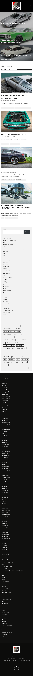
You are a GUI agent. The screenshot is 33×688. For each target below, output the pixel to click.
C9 (18, 339)
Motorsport (5, 292)
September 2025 (6, 403)
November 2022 (6, 473)
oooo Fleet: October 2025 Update (14, 134)
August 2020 (5, 516)
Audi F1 (18, 325)
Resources (5, 301)
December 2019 (6, 530)
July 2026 (4, 381)
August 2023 (5, 457)
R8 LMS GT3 (7, 356)
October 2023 (5, 453)
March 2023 (4, 464)
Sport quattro (8, 362)
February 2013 (5, 554)
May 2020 (4, 519)
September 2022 (6, 477)
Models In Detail (7, 290)
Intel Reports (6, 281)
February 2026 (5, 392)
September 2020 (6, 514)
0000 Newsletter (7, 238)
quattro (13, 353)
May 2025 (4, 411)
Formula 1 (20, 345)
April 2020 (4, 521)
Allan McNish (15, 320)
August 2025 (5, 405)
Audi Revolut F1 (8, 328)
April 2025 (4, 413)
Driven (4, 257)
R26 (13, 356)
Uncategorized (6, 312)
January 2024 (5, 446)
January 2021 (5, 508)
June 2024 (4, 435)
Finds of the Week (7, 271)
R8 (19, 353)
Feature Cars (6, 266)
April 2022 (4, 486)
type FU (12, 365)
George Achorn (21, 348)
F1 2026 (16, 342)
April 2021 (4, 503)
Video (4, 314)
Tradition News (6, 308)
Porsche (6, 353)
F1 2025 (9, 342)
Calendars (5, 251)
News (6, 218)
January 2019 (5, 536)
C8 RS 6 (13, 339)
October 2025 (5, 400)
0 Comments (13, 143)
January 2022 (5, 492)
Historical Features (7, 277)
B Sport (6, 339)
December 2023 (6, 449)
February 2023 (5, 466)
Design (4, 255)
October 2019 (5, 532)
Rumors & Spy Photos (8, 303)
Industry (5, 279)
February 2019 (5, 534)
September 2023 (6, 455)
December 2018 (6, 538)
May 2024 (4, 438)
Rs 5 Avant (11, 359)
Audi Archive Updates (8, 244)
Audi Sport (18, 328)
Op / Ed (5, 297)
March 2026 (5, 389)
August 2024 (5, 431)
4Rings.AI (6, 320)
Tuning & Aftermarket (8, 310)
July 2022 (4, 481)
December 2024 (6, 422)
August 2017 (5, 545)
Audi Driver (5, 246)
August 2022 (5, 479)
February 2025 (5, 418)
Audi (3, 218)
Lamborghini (6, 284)
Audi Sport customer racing (12, 331)
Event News (5, 262)
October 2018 (5, 541)
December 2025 (6, 396)
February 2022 (5, 490)
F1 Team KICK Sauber (9, 345)
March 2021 (4, 505)
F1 (4, 342)
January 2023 (5, 468)
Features (4, 179)
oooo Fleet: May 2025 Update (12, 170)
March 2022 (4, 488)
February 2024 (5, 444)
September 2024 (6, 429)
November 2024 (6, 424)
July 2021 (4, 499)
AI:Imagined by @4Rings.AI (9, 240)
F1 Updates (5, 264)
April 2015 (4, 552)
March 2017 (4, 547)
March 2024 (4, 442)
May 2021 (4, 501)
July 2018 (4, 543)
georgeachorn (5, 100)
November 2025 (6, 398)
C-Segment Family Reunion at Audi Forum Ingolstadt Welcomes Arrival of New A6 (15, 207)
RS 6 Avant (25, 359)
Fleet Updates (5, 143)
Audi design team (8, 325)
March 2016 (4, 549)
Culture (4, 253)
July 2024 (4, 433)
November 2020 (6, 512)
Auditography (7, 334)
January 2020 (5, 527)
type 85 (6, 365)
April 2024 (4, 440)
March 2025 (4, 416)
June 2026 (4, 383)
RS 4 (23, 356)
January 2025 (5, 420)
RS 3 (18, 356)
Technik (4, 306)
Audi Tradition (18, 334)
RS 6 (18, 359)
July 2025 (4, 407)
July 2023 (4, 459)
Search (4, 229)
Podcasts (5, 299)
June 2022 (4, 484)
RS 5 (5, 359)
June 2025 (4, 409)
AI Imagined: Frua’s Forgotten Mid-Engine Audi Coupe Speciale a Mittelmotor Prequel (14, 97)
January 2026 (5, 394)
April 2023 (4, 462)
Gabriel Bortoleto (9, 348)
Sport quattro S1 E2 (21, 362)
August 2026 (5, 378)
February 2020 (5, 525)
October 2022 (5, 475)
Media (4, 288)
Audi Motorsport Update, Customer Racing (13, 249)
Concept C (24, 339)
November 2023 (6, 451)
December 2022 (6, 470)
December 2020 (6, 510)
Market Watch (6, 286)
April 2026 (4, 387)
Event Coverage (7, 260)
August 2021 (5, 497)
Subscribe (7, 657)
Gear (4, 275)
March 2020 (5, 523)
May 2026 (4, 385)
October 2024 (5, 427)
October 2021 (5, 495)
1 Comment (12, 218)
